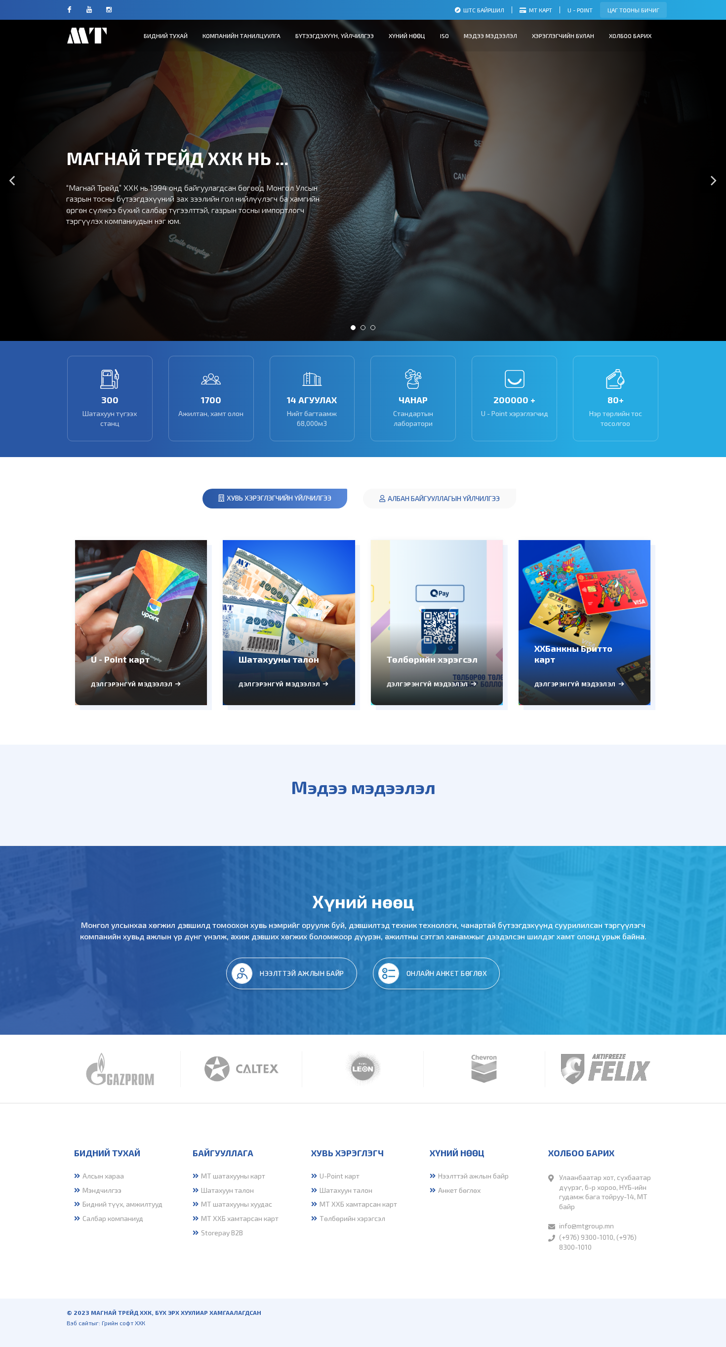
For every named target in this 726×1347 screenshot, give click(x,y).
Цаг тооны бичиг (633, 9)
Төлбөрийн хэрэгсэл (432, 659)
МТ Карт (540, 9)
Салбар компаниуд (112, 1218)
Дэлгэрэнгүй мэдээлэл (131, 683)
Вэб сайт (79, 1322)
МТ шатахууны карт (233, 1176)
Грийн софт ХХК (123, 1322)
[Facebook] (69, 10)
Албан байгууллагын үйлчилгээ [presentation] (444, 498)
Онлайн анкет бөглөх (446, 973)
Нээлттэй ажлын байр (302, 973)
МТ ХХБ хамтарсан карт (240, 1218)
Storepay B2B (222, 1232)
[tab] (274, 498)
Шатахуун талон (227, 1190)
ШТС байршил (483, 9)
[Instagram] (109, 10)
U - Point (580, 9)
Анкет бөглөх (459, 1190)
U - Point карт (120, 659)
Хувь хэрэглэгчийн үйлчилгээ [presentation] (279, 498)
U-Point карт (340, 1176)
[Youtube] (89, 10)
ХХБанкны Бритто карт (573, 654)
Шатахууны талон (279, 659)
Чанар (413, 399)
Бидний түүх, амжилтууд (122, 1204)
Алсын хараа (103, 1176)
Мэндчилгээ (101, 1190)
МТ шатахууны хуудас (236, 1204)
